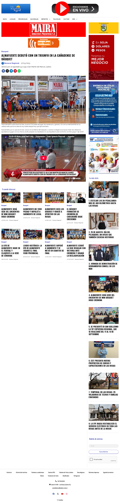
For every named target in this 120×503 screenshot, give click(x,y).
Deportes (44, 19)
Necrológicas (80, 472)
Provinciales (22, 19)
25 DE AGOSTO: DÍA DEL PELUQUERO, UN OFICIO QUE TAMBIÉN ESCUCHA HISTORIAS (101, 235)
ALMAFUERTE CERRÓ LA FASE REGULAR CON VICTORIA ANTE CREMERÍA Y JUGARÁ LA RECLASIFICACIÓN (76, 250)
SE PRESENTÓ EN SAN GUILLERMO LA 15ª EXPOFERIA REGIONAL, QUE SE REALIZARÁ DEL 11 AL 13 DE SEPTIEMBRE (103, 330)
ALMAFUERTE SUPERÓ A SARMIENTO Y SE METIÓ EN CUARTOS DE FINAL (54, 249)
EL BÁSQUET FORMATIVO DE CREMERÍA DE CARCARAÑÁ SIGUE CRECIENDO (74, 214)
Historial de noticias (21, 472)
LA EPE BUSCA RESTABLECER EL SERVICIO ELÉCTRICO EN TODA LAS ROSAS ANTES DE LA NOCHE (103, 426)
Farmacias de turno (53, 476)
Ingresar (77, 476)
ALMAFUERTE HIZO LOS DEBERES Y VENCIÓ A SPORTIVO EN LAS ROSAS (54, 213)
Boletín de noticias (96, 439)
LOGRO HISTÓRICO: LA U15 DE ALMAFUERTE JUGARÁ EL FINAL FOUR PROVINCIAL (32, 249)
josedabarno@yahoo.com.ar (60, 488)
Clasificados (66, 476)
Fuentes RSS (51, 472)
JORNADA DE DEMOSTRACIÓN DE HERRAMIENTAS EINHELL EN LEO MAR (103, 266)
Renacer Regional (11, 63)
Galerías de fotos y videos (66, 472)
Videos (42, 476)
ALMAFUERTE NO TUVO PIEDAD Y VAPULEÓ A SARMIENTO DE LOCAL (32, 212)
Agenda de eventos (108, 472)
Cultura (66, 19)
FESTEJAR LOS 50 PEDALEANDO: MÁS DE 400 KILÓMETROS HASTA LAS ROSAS (103, 203)
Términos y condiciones (37, 472)
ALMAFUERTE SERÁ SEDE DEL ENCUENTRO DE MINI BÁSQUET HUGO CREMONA (10, 213)
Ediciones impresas (94, 472)
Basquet (4, 51)
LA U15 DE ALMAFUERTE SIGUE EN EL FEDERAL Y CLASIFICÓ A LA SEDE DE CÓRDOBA (10, 250)
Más (73, 19)
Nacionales (34, 19)
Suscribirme (103, 452)
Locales (12, 19)
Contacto (9, 472)
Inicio (5, 19)
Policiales (56, 19)
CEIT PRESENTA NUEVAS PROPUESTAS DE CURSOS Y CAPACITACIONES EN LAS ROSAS (102, 363)
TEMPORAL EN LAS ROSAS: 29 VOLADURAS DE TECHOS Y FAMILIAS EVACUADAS (103, 395)
